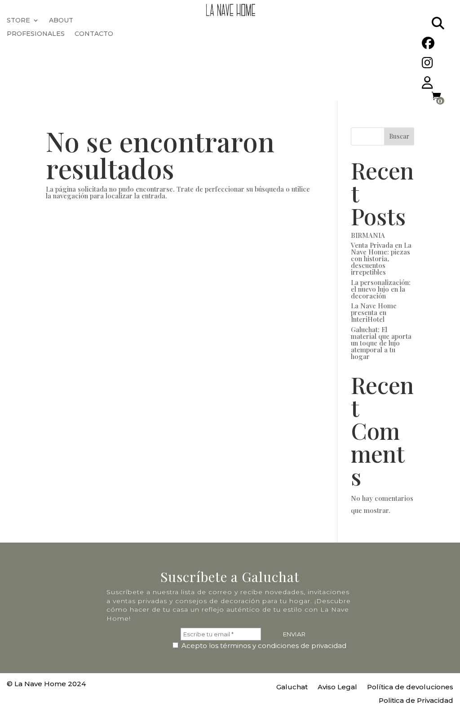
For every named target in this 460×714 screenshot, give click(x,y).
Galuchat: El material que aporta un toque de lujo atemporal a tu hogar (381, 343)
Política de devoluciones (410, 687)
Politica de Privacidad (416, 701)
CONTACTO (94, 34)
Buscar (399, 136)
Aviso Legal (337, 687)
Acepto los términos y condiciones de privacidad (263, 645)
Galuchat (292, 687)
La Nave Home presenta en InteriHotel (374, 312)
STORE (18, 20)
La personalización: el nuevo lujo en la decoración (381, 289)
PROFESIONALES (36, 34)
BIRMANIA (368, 235)
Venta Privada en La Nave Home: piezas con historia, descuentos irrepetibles (381, 258)
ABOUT (61, 20)
